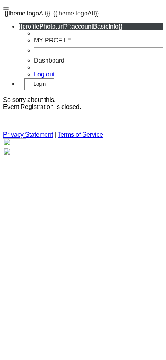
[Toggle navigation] (6, 8)
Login (40, 84)
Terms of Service (80, 134)
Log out (44, 74)
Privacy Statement (28, 134)
